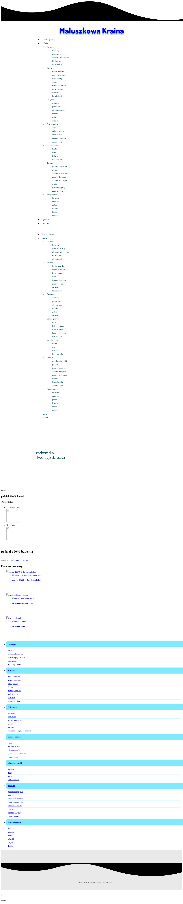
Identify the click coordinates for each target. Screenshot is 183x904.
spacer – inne (57, 142)
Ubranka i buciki (53, 145)
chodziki (55, 184)
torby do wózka (58, 131)
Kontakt (46, 223)
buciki (54, 149)
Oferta (45, 43)
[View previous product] (7, 507)
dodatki (55, 215)
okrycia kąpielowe (58, 110)
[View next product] (17, 525)
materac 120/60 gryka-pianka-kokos (26, 580)
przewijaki (56, 107)
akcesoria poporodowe (60, 57)
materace (55, 201)
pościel (54, 205)
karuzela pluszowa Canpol (22, 603)
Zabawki (50, 163)
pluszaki (55, 170)
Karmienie (50, 68)
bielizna (55, 156)
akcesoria (55, 92)
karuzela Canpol (18, 626)
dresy (54, 152)
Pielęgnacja (51, 100)
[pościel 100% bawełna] (13, 522)
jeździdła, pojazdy (58, 187)
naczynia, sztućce (58, 75)
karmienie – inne (58, 96)
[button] (91, 228)
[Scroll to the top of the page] (2, 892)
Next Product (11, 525)
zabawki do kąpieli (59, 177)
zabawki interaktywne (60, 173)
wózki (54, 128)
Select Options (8, 502)
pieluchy (55, 117)
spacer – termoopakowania (18, 754)
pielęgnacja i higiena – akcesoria (20, 731)
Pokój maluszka (53, 194)
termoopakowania (59, 85)
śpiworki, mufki (58, 135)
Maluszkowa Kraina (91, 30)
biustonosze (56, 61)
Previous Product (14, 507)
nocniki (55, 113)
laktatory (55, 50)
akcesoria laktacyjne (59, 54)
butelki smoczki (58, 71)
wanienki (55, 103)
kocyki (54, 212)
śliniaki (54, 82)
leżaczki (55, 208)
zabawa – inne (57, 191)
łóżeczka (55, 198)
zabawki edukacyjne (59, 180)
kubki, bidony (57, 78)
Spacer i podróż (53, 124)
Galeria (46, 219)
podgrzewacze (57, 89)
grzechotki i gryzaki (59, 166)
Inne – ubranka (57, 159)
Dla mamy (50, 47)
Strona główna (49, 39)
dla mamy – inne (58, 64)
